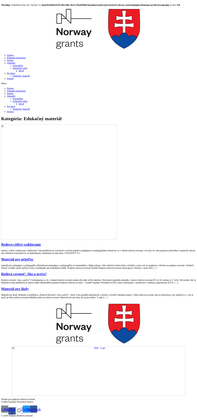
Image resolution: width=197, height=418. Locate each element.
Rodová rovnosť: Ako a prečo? (24, 274)
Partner (10, 60)
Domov (10, 55)
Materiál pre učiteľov (17, 259)
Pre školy (11, 73)
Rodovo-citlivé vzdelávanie (21, 244)
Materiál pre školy (15, 289)
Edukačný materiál (21, 76)
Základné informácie (16, 58)
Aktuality (11, 63)
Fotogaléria (18, 65)
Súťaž (21, 71)
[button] (98, 83)
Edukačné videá (20, 68)
